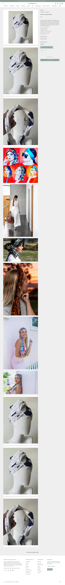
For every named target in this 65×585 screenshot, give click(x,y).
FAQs (26, 564)
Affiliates (39, 569)
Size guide (39, 567)
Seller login (39, 563)
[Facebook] (43, 50)
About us (39, 566)
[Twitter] (6, 570)
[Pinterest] (10, 570)
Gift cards (27, 563)
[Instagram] (8, 570)
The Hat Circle (28, 561)
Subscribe (50, 569)
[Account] (55, 3)
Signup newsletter (40, 564)
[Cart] (62, 3)
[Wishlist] (60, 3)
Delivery (27, 567)
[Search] (57, 3)
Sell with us (39, 561)
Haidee (41, 10)
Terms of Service (28, 574)
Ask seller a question (47, 47)
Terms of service (28, 569)
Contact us (39, 572)
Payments (27, 566)
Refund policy (28, 572)
